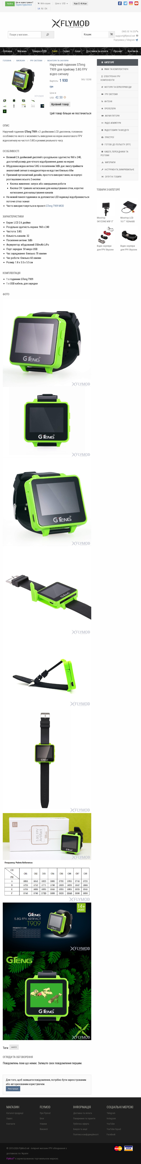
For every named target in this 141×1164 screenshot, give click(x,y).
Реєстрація (13, 1089)
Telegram (111, 1113)
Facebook (111, 1134)
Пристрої (109, 137)
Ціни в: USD (60, 3)
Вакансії (44, 1129)
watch (14, 1047)
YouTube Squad (114, 1129)
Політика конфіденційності (86, 1134)
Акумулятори (112, 116)
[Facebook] (120, 3)
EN (46, 8)
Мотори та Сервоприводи (117, 87)
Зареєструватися (24, 5)
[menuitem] (7, 51)
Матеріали (109, 162)
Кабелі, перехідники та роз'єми (114, 153)
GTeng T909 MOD (55, 206)
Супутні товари (112, 176)
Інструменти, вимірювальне (119, 169)
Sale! (54, 51)
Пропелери (110, 108)
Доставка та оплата (97, 51)
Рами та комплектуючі (116, 69)
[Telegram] (125, 3)
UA (39, 8)
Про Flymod (45, 1113)
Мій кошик (45, 3)
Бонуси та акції (80, 1129)
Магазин (22, 51)
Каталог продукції (14, 1113)
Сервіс (66, 51)
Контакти (133, 51)
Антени (108, 101)
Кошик (87, 34)
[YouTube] (136, 3)
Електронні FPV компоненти (110, 78)
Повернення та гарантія (84, 1118)
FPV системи (111, 94)
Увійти (10, 4)
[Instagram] (131, 3)
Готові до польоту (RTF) (117, 144)
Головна (7, 51)
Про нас (118, 51)
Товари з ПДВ (39, 51)
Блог (78, 51)
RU (42, 8)
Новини (43, 1124)
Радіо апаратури (112, 123)
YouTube (111, 1124)
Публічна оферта (81, 1124)
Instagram (111, 1118)
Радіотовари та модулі (116, 130)
